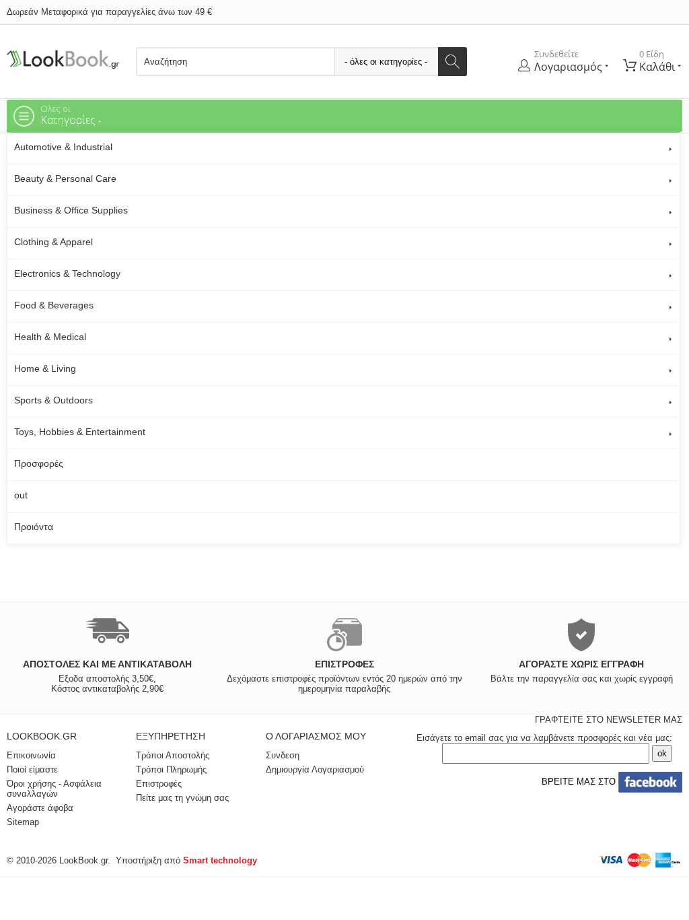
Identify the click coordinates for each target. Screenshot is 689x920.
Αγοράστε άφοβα (40, 808)
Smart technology (220, 860)
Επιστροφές (159, 784)
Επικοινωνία (31, 755)
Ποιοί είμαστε (32, 769)
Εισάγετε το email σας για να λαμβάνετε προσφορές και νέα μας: (544, 738)
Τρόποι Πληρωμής (171, 769)
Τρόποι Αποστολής (172, 755)
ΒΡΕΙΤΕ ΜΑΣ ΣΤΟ (577, 782)
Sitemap (23, 822)
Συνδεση (282, 755)
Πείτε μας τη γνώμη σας (182, 798)
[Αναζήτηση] (452, 61)
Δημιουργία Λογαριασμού (315, 769)
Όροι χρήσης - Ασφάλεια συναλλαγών (54, 789)
